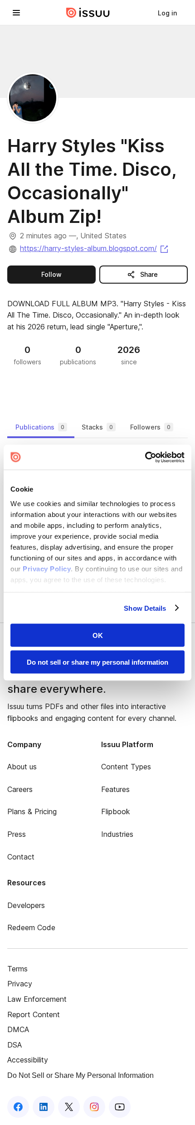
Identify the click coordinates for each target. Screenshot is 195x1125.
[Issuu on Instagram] (94, 1107)
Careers (20, 789)
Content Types (126, 766)
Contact (20, 856)
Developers (26, 905)
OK (98, 635)
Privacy (19, 983)
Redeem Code (31, 927)
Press (16, 834)
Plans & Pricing (32, 811)
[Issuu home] (88, 13)
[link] (167, 13)
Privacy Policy (47, 568)
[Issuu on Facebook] (18, 1107)
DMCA (18, 1029)
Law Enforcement (37, 999)
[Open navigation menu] (16, 13)
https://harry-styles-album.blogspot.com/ (95, 248)
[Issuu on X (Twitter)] (69, 1107)
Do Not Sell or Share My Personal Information (80, 1075)
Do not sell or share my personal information (97, 662)
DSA (14, 1044)
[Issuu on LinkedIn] (43, 1107)
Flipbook (115, 811)
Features (115, 789)
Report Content (33, 1014)
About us (22, 766)
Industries (117, 834)
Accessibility (27, 1059)
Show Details (145, 608)
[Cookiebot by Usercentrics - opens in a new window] (145, 457)
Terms (17, 968)
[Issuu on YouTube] (120, 1107)
